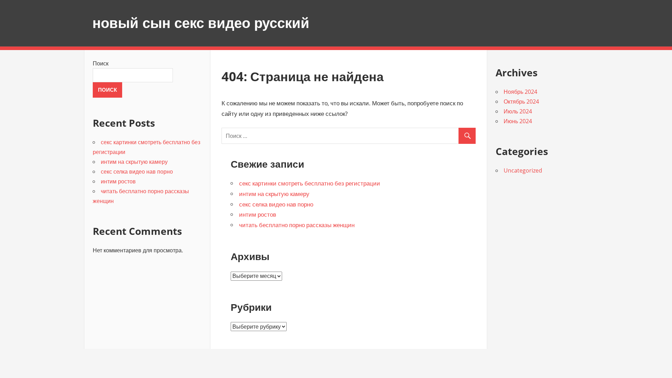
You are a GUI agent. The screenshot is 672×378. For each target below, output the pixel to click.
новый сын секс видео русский (200, 22)
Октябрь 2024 (521, 101)
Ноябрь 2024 (520, 92)
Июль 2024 (518, 111)
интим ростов (257, 214)
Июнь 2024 (518, 121)
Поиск (100, 63)
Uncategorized (523, 170)
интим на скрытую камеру (274, 194)
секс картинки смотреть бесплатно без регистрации (309, 183)
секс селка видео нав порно (276, 204)
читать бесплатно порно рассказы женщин (297, 225)
